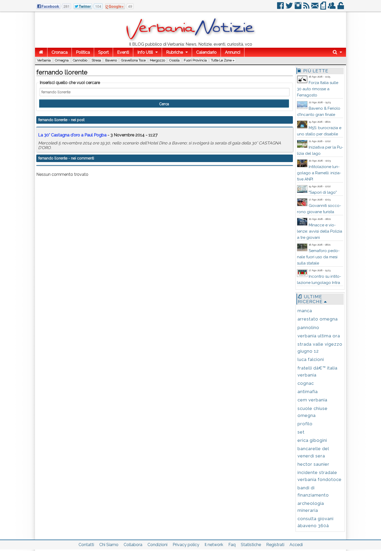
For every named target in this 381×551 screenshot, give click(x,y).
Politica (83, 52)
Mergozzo (157, 60)
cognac (306, 383)
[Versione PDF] (323, 7)
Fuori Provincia (195, 60)
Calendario (206, 52)
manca (305, 310)
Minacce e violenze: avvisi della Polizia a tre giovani (319, 231)
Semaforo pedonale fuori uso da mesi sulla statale (318, 257)
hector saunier (313, 464)
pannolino (308, 327)
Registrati (275, 544)
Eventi (123, 52)
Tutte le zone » (223, 60)
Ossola (174, 60)
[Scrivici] (315, 7)
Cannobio (80, 60)
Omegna (62, 60)
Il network (213, 544)
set (301, 432)
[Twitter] (290, 7)
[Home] (41, 52)
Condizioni (157, 544)
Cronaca (60, 52)
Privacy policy (186, 544)
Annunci (232, 52)
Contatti (86, 544)
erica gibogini (312, 440)
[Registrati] (332, 7)
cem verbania (312, 399)
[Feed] (306, 7)
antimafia (308, 391)
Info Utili (145, 52)
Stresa (96, 60)
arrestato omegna (318, 319)
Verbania (44, 60)
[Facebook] (281, 7)
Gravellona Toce (133, 60)
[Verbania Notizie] (190, 40)
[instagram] (298, 7)
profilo (305, 423)
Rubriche (174, 52)
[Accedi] (341, 7)
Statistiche (251, 544)
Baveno (111, 60)
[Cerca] (337, 52)
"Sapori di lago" (323, 192)
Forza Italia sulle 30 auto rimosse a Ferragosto (317, 88)
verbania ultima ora (319, 335)
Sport (103, 52)
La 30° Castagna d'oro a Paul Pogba (72, 134)
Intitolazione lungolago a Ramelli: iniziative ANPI (319, 173)
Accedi (296, 544)
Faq (232, 544)
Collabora (133, 544)
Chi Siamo (108, 544)
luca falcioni (311, 359)
